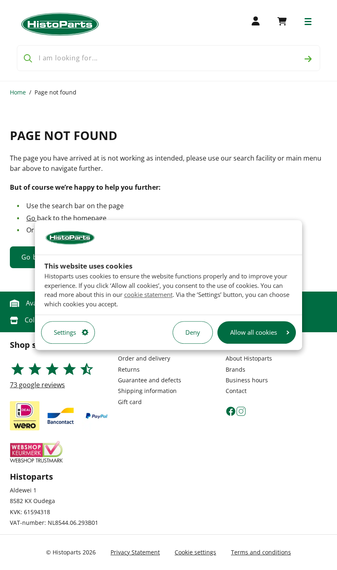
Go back (38, 218)
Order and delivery (144, 358)
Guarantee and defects (149, 380)
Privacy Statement (135, 552)
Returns (129, 369)
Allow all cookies (253, 332)
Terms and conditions (261, 552)
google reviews (37, 384)
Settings (65, 332)
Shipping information (147, 391)
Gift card (130, 402)
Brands (235, 369)
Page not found (55, 92)
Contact (236, 391)
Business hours (247, 380)
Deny (192, 332)
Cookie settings (195, 552)
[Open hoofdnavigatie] (308, 21)
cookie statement (148, 294)
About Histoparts (249, 358)
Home (18, 92)
